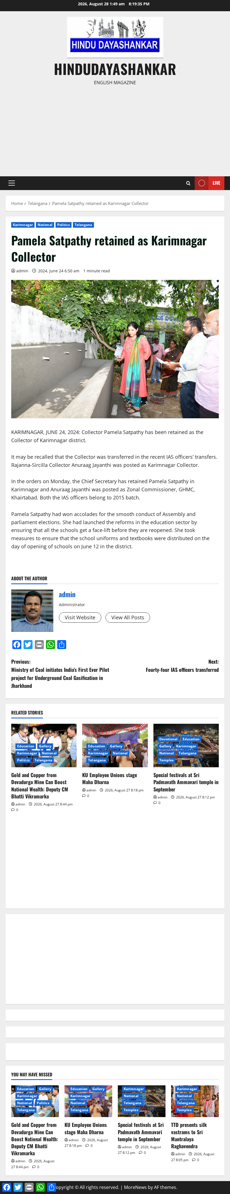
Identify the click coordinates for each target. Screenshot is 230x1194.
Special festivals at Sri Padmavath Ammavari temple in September (186, 782)
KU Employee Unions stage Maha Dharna (109, 778)
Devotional (168, 739)
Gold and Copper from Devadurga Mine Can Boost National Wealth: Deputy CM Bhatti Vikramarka (39, 785)
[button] (12, 183)
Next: (182, 665)
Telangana (83, 224)
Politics (63, 224)
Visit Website (80, 617)
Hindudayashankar (115, 68)
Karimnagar (23, 224)
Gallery (45, 746)
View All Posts (127, 617)
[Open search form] (188, 183)
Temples (166, 760)
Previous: (60, 673)
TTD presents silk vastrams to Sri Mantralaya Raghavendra (189, 1135)
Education (25, 746)
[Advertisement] (115, 128)
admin (22, 270)
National (45, 224)
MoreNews (135, 1187)
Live (216, 182)
